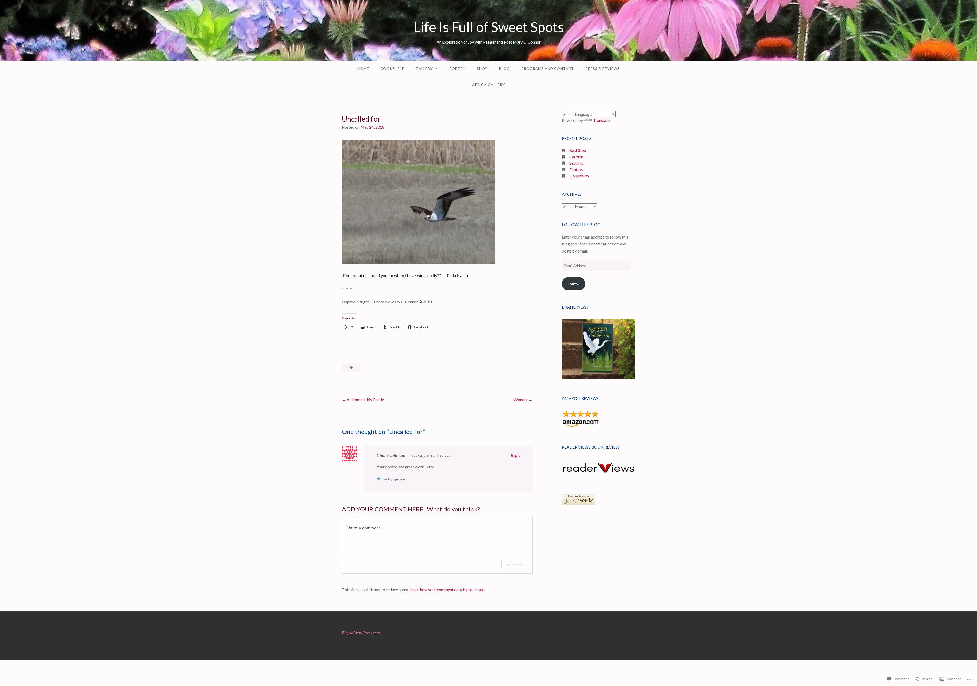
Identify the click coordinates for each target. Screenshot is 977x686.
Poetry (457, 68)
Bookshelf (392, 68)
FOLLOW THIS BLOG (581, 224)
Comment (515, 565)
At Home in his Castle (365, 399)
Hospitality (579, 175)
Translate (601, 120)
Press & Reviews (602, 68)
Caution (576, 156)
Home (363, 68)
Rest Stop (577, 150)
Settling (576, 163)
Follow (573, 283)
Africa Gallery (488, 84)
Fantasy (576, 169)
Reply (515, 455)
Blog (504, 68)
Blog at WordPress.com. (361, 632)
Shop (482, 68)
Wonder (521, 399)
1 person (399, 479)
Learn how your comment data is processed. (447, 589)
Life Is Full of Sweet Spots (488, 27)
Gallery (424, 68)
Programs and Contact (547, 68)
